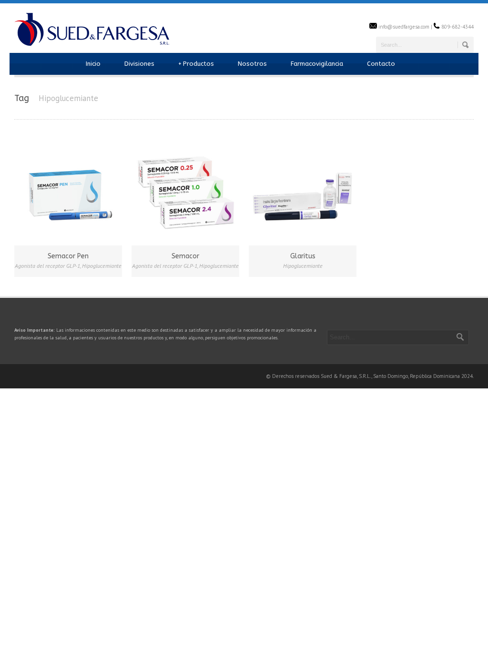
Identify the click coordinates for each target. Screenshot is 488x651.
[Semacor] (185, 190)
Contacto (381, 63)
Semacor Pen (68, 256)
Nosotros (252, 63)
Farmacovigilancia (317, 63)
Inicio (93, 63)
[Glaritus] (302, 190)
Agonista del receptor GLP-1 (47, 265)
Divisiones (139, 63)
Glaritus (302, 256)
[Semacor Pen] (68, 190)
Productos (196, 63)
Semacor (185, 256)
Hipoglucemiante (102, 265)
